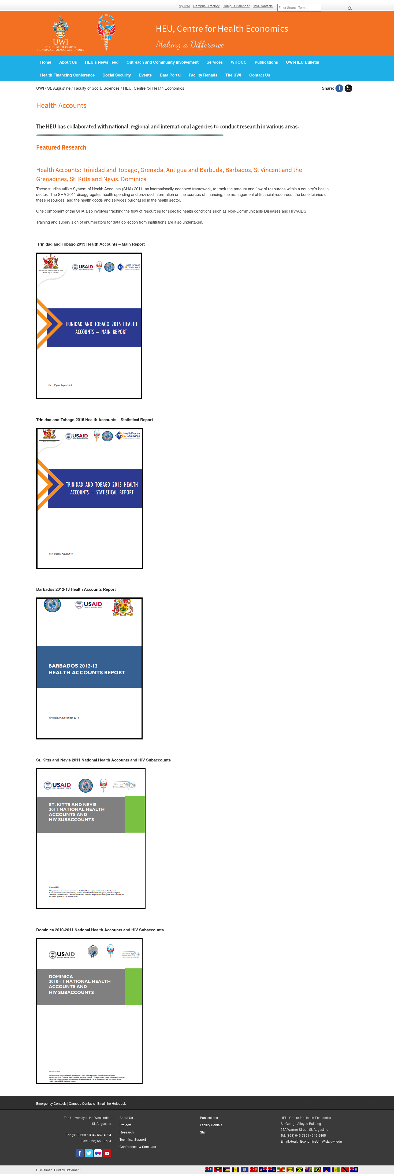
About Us (68, 62)
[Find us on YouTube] (107, 1156)
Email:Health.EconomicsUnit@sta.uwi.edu (311, 1141)
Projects (125, 1124)
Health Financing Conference (67, 75)
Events (145, 75)
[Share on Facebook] (339, 88)
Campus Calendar (236, 5)
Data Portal (170, 75)
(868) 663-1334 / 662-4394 (91, 1134)
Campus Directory (206, 5)
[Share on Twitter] (348, 88)
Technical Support (133, 1139)
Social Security (117, 75)
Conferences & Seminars (138, 1146)
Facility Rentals (203, 75)
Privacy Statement (67, 1170)
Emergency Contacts (51, 1103)
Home (45, 62)
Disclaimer (44, 1170)
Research (127, 1132)
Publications (266, 62)
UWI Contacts (263, 5)
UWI (40, 88)
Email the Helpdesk (111, 1103)
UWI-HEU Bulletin (302, 62)
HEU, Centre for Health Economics (153, 88)
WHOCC (239, 62)
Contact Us (259, 75)
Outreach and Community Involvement (163, 62)
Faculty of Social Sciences (97, 88)
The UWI (233, 75)
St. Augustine (58, 88)
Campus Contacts (82, 1103)
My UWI (184, 5)
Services (215, 62)
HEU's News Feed (101, 62)
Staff (203, 1132)
